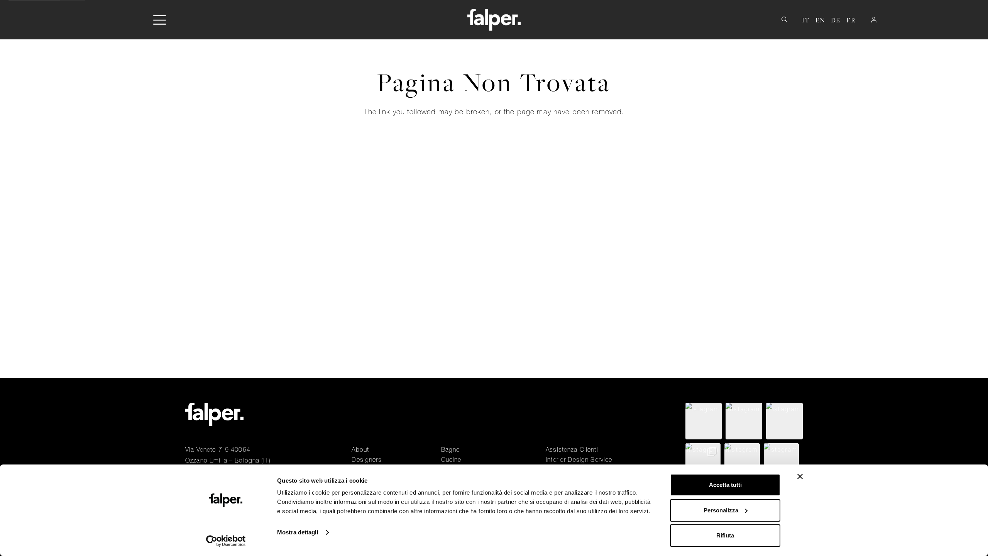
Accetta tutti (725, 484)
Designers (366, 459)
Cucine (451, 459)
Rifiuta (725, 535)
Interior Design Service (579, 459)
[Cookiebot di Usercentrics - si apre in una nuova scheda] (226, 541)
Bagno (450, 449)
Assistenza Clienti (572, 449)
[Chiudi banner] (800, 476)
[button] (159, 20)
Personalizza (721, 510)
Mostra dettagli (297, 532)
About (360, 449)
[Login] (873, 19)
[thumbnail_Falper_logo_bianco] (494, 19)
